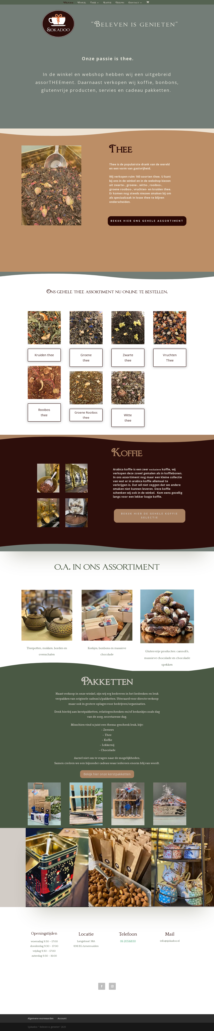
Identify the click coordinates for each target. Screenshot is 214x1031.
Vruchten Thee (170, 357)
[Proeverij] (86, 824)
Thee (93, 3)
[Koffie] (76, 526)
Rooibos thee (44, 412)
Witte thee (128, 418)
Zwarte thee (128, 357)
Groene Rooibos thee (86, 415)
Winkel (82, 3)
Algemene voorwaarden (41, 1018)
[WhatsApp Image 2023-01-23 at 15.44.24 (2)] (51, 224)
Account (62, 1018)
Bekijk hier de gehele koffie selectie (149, 515)
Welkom (68, 3)
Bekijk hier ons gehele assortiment (147, 220)
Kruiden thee (44, 355)
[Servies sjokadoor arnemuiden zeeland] (182, 905)
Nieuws (120, 3)
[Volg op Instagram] (112, 986)
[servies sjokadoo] (57, 906)
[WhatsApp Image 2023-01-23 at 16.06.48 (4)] (76, 491)
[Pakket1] (169, 824)
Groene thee (86, 357)
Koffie (107, 3)
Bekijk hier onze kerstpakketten (107, 774)
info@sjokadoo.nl (170, 941)
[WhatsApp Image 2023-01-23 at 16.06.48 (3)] (48, 526)
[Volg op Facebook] (101, 986)
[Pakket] (127, 824)
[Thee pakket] (44, 824)
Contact (133, 3)
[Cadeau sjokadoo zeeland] (120, 905)
